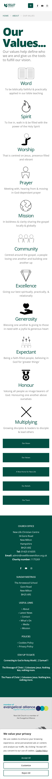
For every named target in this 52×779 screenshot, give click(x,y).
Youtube (26, 568)
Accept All (26, 758)
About (26, 609)
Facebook (21, 568)
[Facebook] (37, 6)
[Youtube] (42, 6)
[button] (30, 5)
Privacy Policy (26, 646)
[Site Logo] (10, 5)
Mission (26, 628)
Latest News (26, 612)
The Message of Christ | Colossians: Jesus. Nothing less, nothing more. (26, 669)
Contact (26, 616)
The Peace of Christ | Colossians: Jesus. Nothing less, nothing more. (26, 679)
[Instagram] (47, 6)
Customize (26, 765)
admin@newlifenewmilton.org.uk (30, 555)
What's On (26, 620)
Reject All (26, 773)
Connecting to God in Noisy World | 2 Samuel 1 (26, 660)
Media (26, 624)
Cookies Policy (26, 642)
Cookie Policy (42, 750)
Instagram (31, 568)
